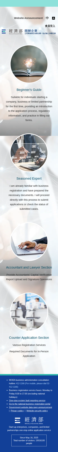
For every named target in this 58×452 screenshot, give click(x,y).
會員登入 (50, 25)
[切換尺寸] (53, 18)
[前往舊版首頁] (29, 31)
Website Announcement (28, 18)
